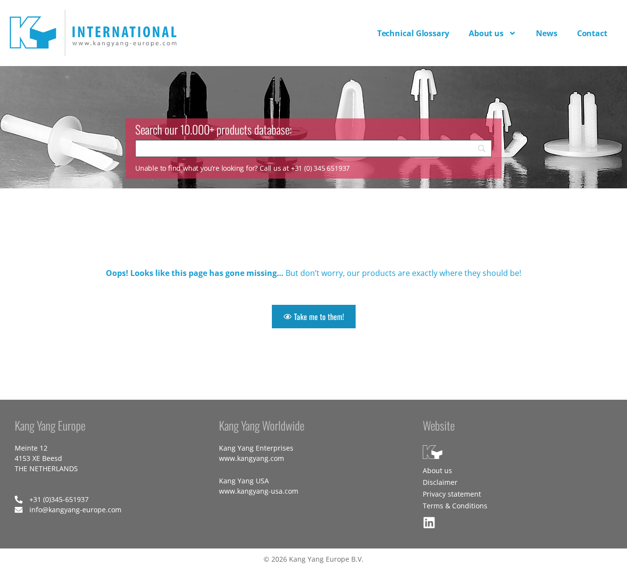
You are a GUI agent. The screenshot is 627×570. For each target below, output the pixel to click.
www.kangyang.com (251, 458)
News (546, 33)
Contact (592, 33)
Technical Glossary (413, 33)
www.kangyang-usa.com (258, 491)
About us (486, 33)
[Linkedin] (429, 522)
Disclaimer (440, 482)
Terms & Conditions (455, 505)
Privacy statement (452, 494)
